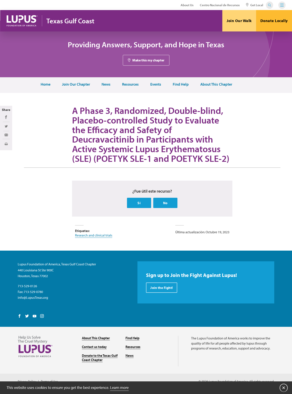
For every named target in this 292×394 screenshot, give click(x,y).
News (106, 84)
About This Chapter (216, 84)
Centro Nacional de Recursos (220, 5)
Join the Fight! (161, 287)
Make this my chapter (148, 60)
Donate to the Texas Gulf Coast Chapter (100, 357)
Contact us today (94, 347)
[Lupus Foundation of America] (22, 20)
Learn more (119, 387)
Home (45, 84)
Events (155, 84)
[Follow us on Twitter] (27, 316)
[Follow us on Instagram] (42, 316)
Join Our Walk (239, 20)
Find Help (181, 84)
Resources (130, 84)
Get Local (256, 5)
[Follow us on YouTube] (34, 316)
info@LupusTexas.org (33, 297)
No (165, 203)
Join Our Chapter (76, 84)
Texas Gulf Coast (70, 21)
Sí (138, 203)
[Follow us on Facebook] (19, 316)
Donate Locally (274, 20)
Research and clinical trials (93, 235)
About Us (187, 5)
